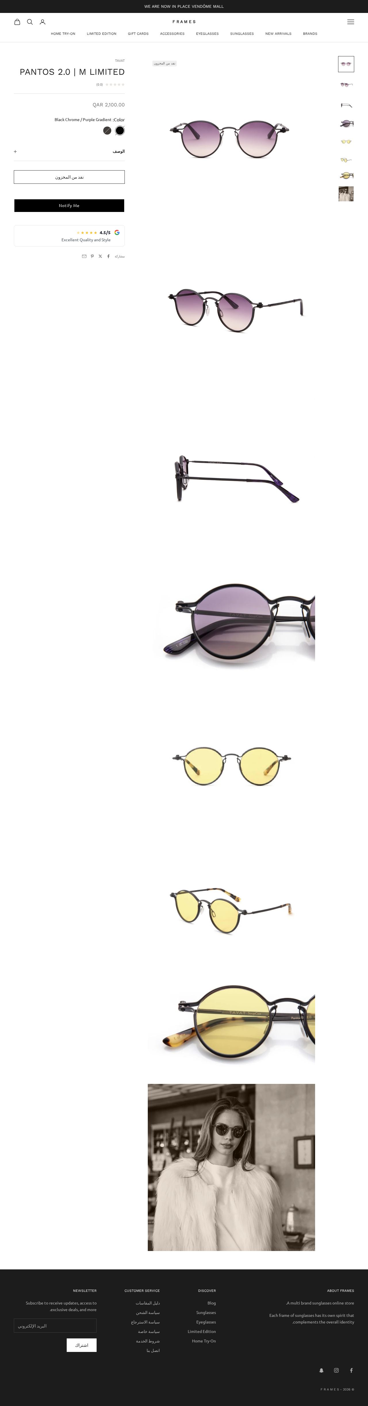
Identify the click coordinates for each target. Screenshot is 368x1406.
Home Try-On (63, 34)
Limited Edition (101, 34)
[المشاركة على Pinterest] (92, 256)
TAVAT (120, 61)
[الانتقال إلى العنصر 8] (346, 194)
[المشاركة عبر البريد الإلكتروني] (84, 256)
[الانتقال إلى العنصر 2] (346, 85)
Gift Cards (138, 34)
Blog (212, 1302)
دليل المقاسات (148, 1302)
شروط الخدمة (148, 1340)
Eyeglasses (207, 34)
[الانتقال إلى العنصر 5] (346, 142)
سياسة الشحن (148, 1312)
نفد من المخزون (69, 177)
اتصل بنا (153, 1350)
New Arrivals (278, 34)
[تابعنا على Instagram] (336, 1370)
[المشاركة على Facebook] (108, 256)
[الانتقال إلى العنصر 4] (346, 123)
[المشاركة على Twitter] (100, 256)
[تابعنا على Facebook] (351, 1370)
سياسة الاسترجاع (145, 1321)
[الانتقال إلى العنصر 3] (346, 105)
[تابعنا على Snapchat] (321, 1370)
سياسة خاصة (149, 1331)
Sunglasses (242, 34)
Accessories (172, 34)
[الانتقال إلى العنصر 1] (346, 64)
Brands (310, 34)
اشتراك (81, 1345)
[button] (69, 206)
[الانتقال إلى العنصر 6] (346, 159)
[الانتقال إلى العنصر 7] (346, 175)
